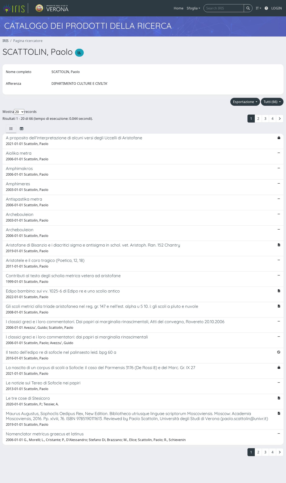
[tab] (11, 128)
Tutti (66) (271, 101)
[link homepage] (15, 8)
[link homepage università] (52, 8)
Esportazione (244, 101)
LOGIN (276, 8)
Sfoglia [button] (192, 8)
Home (178, 8)
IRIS (6, 40)
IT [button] (257, 8)
